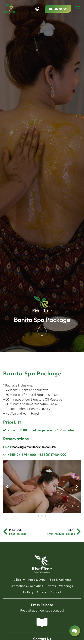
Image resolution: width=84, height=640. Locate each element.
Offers (41, 592)
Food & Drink (37, 579)
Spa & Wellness (60, 579)
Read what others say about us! (42, 610)
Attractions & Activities (27, 586)
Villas (17, 579)
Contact (55, 592)
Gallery (28, 592)
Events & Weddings (59, 586)
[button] (7, 486)
